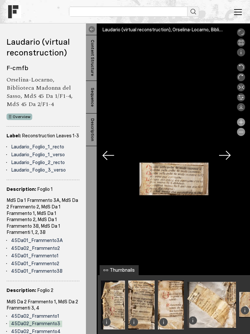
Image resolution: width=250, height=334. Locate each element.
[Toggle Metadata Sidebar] (90, 29)
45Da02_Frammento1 (35, 316)
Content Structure (92, 58)
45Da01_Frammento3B (36, 271)
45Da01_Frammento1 (35, 255)
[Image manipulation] (241, 99)
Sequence (92, 97)
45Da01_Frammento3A (37, 240)
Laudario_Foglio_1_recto (37, 146)
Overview (22, 116)
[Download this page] (241, 109)
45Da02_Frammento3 (35, 323)
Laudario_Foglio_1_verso (38, 154)
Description (92, 129)
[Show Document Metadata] (241, 54)
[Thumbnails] (241, 45)
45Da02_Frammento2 (35, 248)
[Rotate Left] (241, 69)
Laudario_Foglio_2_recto (38, 162)
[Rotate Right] (241, 79)
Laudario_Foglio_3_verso (38, 170)
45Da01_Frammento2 (35, 263)
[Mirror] (241, 89)
